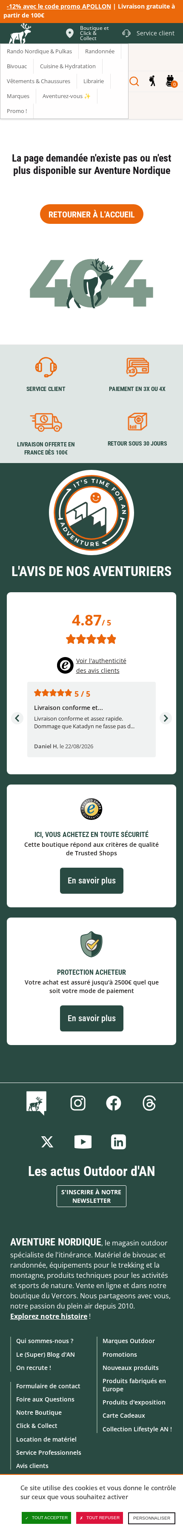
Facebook (113, 1103)
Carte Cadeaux (124, 1415)
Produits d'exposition (134, 1402)
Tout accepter (50, 1517)
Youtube (83, 1142)
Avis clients (32, 1466)
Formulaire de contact (48, 1386)
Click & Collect (36, 1426)
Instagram (77, 1103)
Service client (46, 389)
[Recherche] (134, 81)
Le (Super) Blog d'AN (45, 1354)
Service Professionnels (48, 1452)
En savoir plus (92, 880)
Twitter (47, 1142)
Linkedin (118, 1142)
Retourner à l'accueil (92, 214)
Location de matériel (46, 1439)
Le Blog (38, 1103)
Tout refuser (103, 1517)
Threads (149, 1103)
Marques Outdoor (129, 1341)
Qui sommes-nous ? (44, 1341)
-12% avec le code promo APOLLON (59, 6)
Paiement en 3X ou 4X (137, 389)
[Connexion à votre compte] (152, 81)
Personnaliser (151, 1518)
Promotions (120, 1354)
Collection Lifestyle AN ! (137, 1429)
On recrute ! (33, 1368)
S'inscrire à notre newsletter (91, 1196)
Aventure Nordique (55, 1242)
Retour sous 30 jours (137, 443)
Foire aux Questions (45, 1399)
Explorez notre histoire (48, 1316)
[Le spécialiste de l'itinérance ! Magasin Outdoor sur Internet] (19, 34)
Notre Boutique (39, 1412)
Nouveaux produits (131, 1368)
